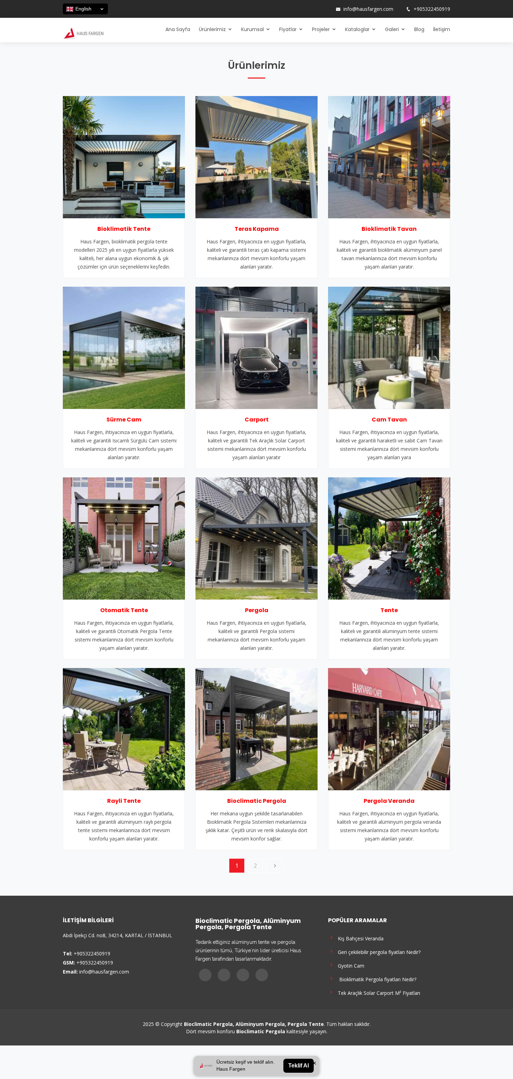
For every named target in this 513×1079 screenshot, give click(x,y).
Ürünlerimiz (212, 29)
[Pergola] (256, 538)
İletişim (441, 29)
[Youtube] (317, 9)
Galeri (392, 29)
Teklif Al (298, 1066)
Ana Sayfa (177, 29)
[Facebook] (299, 9)
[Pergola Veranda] (389, 728)
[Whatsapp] (326, 9)
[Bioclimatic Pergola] (256, 728)
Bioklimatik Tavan (389, 229)
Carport (257, 420)
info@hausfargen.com (368, 9)
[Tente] (389, 538)
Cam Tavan (389, 420)
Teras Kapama (257, 229)
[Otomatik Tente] (124, 538)
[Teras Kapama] (256, 156)
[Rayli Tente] (124, 728)
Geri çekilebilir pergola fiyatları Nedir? (378, 952)
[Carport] (256, 347)
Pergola (256, 610)
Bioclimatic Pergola (256, 801)
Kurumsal (252, 29)
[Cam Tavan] (389, 347)
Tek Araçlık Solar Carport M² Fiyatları (377, 993)
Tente (389, 610)
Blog (419, 29)
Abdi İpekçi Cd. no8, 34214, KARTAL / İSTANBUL (117, 935)
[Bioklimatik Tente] (124, 156)
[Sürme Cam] (124, 347)
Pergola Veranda (389, 801)
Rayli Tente (124, 801)
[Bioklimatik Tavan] (389, 156)
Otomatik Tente (124, 610)
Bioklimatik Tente (123, 229)
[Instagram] (308, 9)
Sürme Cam (123, 420)
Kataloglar (357, 29)
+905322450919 (432, 9)
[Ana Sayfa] (83, 33)
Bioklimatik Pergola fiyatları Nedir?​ (375, 979)
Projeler (321, 29)
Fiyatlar (288, 29)
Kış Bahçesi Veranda (359, 938)
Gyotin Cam (349, 965)
